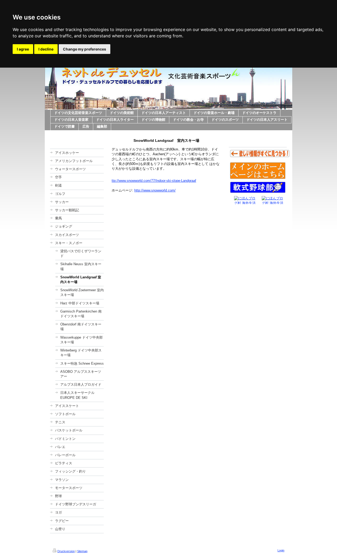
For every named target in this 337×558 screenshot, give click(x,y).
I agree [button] (23, 49)
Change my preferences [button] (84, 49)
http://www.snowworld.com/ (155, 190)
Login (280, 550)
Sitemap (82, 551)
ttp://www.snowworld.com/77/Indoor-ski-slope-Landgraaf (154, 181)
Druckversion (66, 551)
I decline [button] (45, 49)
